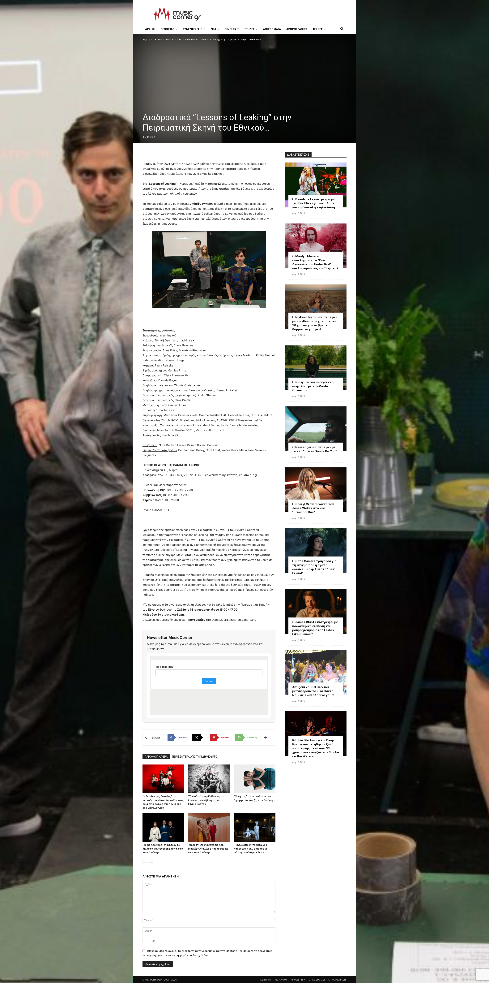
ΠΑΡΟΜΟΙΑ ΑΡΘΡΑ (156, 756)
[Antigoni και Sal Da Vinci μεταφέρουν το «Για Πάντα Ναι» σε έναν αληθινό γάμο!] (316, 672)
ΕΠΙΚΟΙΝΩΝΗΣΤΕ (337, 979)
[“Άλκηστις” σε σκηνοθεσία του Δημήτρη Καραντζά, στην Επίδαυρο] (254, 778)
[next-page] (151, 860)
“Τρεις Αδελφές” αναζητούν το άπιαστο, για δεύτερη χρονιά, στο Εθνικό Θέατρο (162, 848)
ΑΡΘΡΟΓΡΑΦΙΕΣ (296, 29)
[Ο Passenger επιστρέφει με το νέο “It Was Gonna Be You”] (316, 428)
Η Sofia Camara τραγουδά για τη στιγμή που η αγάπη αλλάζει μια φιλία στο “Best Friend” (314, 567)
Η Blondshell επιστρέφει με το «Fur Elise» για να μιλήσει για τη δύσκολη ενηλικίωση (314, 203)
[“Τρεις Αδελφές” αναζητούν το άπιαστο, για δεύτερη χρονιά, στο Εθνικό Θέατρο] (163, 827)
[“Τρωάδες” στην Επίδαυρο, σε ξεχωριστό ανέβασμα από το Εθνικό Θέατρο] (209, 778)
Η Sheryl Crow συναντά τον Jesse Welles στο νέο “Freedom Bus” (313, 508)
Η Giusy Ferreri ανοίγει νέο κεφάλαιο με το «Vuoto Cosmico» (313, 386)
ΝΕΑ (213, 29)
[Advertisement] (277, 14)
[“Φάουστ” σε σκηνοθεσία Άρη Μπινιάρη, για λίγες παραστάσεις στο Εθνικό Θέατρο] (209, 827)
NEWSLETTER (298, 979)
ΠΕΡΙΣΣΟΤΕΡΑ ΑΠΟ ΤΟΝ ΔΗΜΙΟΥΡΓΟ (194, 756)
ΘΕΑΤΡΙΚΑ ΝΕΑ (173, 39)
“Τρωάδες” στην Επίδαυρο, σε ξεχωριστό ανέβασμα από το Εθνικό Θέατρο (206, 800)
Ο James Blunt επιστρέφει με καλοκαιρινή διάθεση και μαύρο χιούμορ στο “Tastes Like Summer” (315, 628)
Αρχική (146, 39)
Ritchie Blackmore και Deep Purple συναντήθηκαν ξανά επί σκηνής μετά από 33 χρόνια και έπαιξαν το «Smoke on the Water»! (315, 748)
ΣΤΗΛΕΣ (249, 29)
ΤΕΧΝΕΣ (318, 29)
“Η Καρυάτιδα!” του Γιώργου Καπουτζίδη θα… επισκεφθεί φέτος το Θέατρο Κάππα (251, 848)
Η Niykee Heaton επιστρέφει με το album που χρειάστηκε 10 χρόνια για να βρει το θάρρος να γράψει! (314, 323)
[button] (342, 29)
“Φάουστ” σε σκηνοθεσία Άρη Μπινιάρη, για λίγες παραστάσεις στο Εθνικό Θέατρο (208, 848)
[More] (266, 737)
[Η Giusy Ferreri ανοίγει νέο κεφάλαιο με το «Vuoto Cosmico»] (316, 367)
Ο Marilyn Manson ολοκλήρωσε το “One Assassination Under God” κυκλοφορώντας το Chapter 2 (315, 262)
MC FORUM (281, 979)
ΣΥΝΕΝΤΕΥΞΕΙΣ (192, 29)
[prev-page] (144, 860)
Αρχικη (150, 29)
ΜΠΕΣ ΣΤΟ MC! (316, 979)
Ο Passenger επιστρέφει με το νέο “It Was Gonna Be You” (314, 449)
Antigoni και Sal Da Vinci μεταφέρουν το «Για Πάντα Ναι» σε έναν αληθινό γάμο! (313, 691)
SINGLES (230, 29)
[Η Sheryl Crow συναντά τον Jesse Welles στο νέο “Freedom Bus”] (316, 489)
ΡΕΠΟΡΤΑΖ (167, 29)
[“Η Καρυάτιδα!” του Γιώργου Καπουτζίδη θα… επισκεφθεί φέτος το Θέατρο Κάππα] (254, 827)
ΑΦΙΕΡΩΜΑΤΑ (272, 29)
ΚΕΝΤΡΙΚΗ (265, 979)
